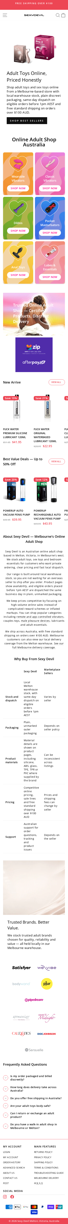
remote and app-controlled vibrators (40, 616)
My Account (10, 1157)
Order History (11, 1162)
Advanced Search (14, 1167)
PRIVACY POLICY (42, 1157)
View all (56, 382)
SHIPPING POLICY (43, 1162)
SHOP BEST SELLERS (27, 120)
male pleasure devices (35, 620)
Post (6, 1183)
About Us (9, 1172)
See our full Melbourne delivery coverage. (38, 645)
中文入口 (38, 1183)
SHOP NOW (18, 188)
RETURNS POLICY (43, 1152)
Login (6, 1152)
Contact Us (10, 1178)
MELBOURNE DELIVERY (46, 1178)
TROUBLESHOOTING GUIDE (49, 1172)
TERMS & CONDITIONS (46, 1167)
